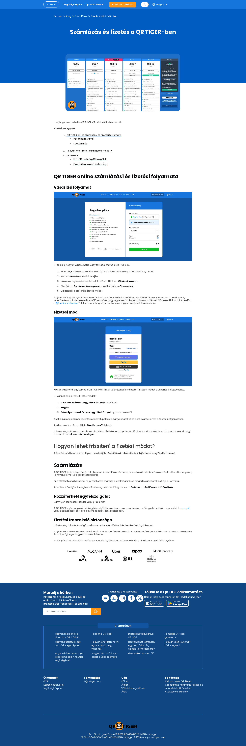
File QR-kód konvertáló (141, 653)
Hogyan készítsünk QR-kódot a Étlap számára (104, 655)
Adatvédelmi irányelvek (178, 688)
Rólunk (125, 681)
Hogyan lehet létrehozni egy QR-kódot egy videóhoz (104, 645)
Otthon (58, 16)
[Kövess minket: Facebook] (131, 598)
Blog (68, 16)
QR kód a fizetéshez (67, 303)
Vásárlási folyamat (83, 138)
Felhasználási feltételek (178, 681)
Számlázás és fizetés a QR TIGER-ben (96, 16)
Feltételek (172, 678)
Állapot (125, 684)
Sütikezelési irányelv (176, 691)
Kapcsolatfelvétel (53, 684)
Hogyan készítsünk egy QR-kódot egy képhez (68, 643)
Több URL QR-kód (101, 634)
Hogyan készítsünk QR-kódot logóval (178, 643)
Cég (124, 678)
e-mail (185, 508)
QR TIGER (74, 271)
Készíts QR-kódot (124, 4)
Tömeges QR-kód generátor (175, 635)
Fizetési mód (80, 143)
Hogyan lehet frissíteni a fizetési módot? (89, 150)
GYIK (46, 681)
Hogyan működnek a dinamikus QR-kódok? (67, 635)
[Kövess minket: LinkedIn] (105, 598)
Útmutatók (50, 678)
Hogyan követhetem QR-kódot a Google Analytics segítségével (69, 657)
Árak (124, 691)
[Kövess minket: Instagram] (122, 598)
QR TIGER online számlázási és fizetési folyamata (93, 135)
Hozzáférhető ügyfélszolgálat (89, 159)
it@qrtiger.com (92, 681)
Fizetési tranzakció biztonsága (90, 164)
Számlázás (72, 155)
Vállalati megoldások (133, 688)
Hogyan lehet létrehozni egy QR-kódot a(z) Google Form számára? (141, 645)
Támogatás (92, 678)
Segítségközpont (53, 688)
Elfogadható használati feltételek (184, 684)
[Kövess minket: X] (139, 598)
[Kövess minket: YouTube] (114, 598)
